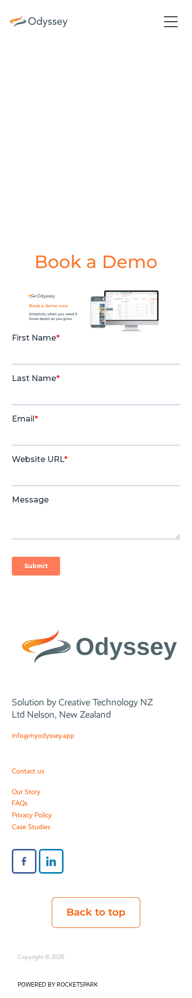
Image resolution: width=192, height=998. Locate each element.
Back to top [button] (96, 913)
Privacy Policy (32, 815)
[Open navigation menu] (171, 22)
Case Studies (31, 827)
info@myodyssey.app (43, 735)
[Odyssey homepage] (84, 21)
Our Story (26, 792)
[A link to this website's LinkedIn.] (51, 861)
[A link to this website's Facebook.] (24, 861)
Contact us (28, 771)
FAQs (20, 803)
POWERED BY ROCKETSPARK (58, 984)
